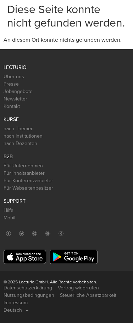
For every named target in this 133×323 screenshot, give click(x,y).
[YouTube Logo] (47, 233)
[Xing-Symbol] (61, 233)
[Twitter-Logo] (21, 233)
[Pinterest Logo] (34, 233)
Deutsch (13, 310)
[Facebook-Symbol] (8, 233)
